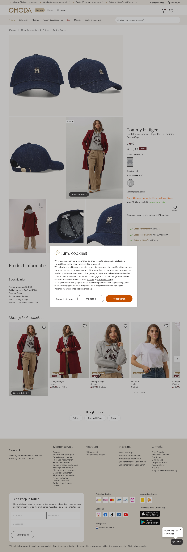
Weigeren (91, 298)
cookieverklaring (105, 279)
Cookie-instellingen (65, 299)
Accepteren (119, 298)
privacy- (90, 279)
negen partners (73, 261)
